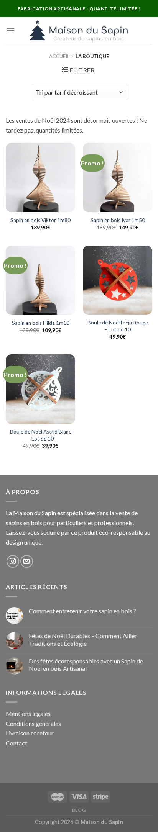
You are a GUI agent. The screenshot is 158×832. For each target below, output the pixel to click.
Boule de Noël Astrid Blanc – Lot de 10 (40, 435)
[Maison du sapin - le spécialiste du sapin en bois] (79, 30)
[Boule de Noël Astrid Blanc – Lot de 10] (40, 389)
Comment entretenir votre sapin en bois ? (82, 610)
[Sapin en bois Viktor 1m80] (40, 177)
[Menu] (10, 30)
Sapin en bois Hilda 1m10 (40, 323)
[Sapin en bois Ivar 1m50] (117, 177)
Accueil (59, 56)
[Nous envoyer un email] (26, 561)
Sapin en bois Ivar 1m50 (118, 220)
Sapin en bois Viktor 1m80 (40, 220)
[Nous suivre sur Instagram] (13, 561)
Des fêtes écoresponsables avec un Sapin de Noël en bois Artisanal (86, 664)
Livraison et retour (30, 733)
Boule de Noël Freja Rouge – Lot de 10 (117, 325)
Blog (79, 810)
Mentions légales (28, 713)
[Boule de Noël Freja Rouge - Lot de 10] (117, 280)
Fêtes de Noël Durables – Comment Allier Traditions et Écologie (83, 639)
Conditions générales (33, 723)
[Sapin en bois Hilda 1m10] (40, 280)
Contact (16, 743)
